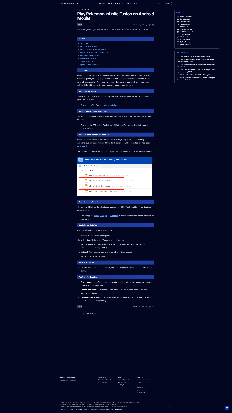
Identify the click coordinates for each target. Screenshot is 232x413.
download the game (85, 146)
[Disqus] (116, 347)
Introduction (84, 43)
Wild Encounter (185, 39)
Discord (167, 3)
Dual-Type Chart (185, 34)
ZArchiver (114, 216)
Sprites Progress (185, 42)
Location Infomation (142, 382)
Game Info (118, 3)
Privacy (66, 380)
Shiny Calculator (185, 19)
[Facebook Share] (143, 25)
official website (110, 105)
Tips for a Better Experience (89, 65)
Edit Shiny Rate (185, 37)
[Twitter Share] (140, 25)
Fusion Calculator (186, 16)
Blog (135, 3)
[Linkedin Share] (146, 25)
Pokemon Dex (185, 21)
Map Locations (185, 24)
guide (80, 24)
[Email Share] (153, 25)
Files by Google (100, 216)
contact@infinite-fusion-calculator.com (112, 409)
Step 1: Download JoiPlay (88, 46)
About (71, 380)
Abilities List (184, 27)
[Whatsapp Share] (150, 25)
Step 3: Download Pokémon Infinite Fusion (94, 52)
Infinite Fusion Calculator (105, 380)
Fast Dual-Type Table (187, 32)
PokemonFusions (67, 377)
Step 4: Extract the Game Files (90, 55)
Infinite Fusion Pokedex (143, 380)
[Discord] (170, 406)
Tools (127, 3)
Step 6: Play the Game (87, 62)
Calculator (101, 3)
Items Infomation (186, 29)
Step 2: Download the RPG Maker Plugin (93, 49)
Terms (62, 380)
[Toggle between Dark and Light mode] (158, 3)
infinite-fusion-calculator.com (74, 409)
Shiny (110, 3)
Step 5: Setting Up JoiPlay (88, 59)
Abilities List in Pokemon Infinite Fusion (197, 57)
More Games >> (185, 44)
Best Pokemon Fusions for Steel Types (198, 75)
